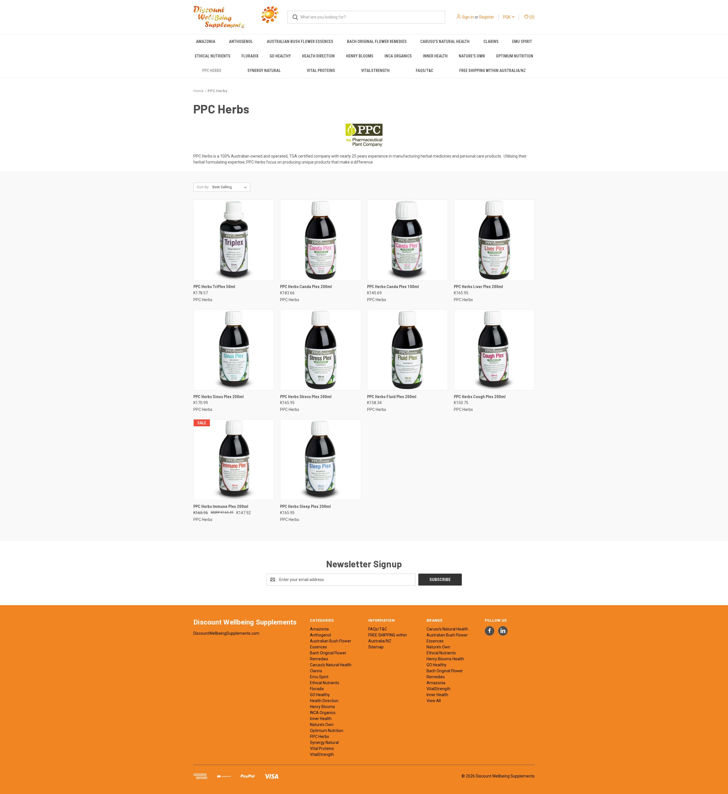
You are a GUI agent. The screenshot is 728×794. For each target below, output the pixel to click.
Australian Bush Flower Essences (300, 41)
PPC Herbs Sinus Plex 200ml (218, 396)
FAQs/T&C (424, 70)
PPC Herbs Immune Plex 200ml (220, 506)
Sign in (468, 17)
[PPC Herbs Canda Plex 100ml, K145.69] (407, 240)
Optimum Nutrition (514, 56)
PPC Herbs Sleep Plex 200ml (305, 506)
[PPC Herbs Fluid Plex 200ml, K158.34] (407, 350)
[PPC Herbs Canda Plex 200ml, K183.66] (320, 240)
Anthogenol (241, 41)
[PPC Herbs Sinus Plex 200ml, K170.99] (234, 350)
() (532, 17)
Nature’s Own (472, 56)
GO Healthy (280, 56)
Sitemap (376, 647)
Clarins (491, 41)
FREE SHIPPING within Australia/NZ (492, 70)
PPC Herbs (211, 70)
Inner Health (435, 56)
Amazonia (205, 41)
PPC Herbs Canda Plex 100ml (393, 286)
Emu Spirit (522, 41)
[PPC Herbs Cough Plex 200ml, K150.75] (494, 350)
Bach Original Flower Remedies (377, 41)
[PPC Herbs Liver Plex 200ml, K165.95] (494, 240)
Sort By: (203, 187)
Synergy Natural (264, 70)
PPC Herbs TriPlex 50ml (214, 286)
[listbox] (231, 187)
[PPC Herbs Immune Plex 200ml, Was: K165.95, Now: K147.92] (234, 459)
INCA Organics (398, 56)
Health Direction (318, 56)
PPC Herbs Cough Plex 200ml (480, 396)
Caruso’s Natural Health (445, 41)
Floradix (249, 56)
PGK (507, 17)
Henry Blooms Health (445, 659)
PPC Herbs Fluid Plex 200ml (391, 396)
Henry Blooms (359, 56)
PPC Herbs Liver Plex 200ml (478, 286)
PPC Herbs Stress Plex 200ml (306, 396)
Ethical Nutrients (212, 56)
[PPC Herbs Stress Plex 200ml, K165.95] (320, 350)
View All (434, 700)
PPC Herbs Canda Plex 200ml (306, 286)
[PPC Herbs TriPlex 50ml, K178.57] (234, 240)
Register (486, 17)
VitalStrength (375, 70)
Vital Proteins (321, 70)
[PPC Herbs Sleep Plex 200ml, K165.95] (320, 459)
